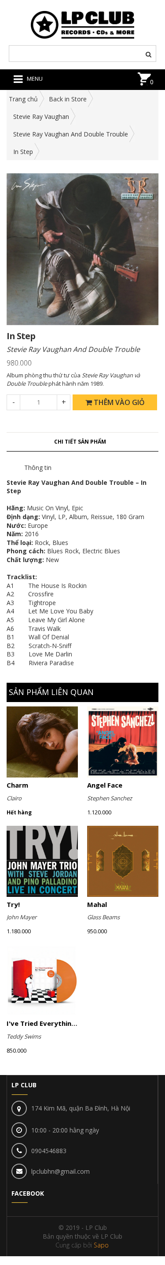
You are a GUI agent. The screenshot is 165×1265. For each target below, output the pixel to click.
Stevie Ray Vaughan (41, 116)
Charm (17, 785)
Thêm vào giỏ (118, 402)
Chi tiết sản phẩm (80, 441)
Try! (13, 904)
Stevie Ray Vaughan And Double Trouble (70, 134)
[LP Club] (82, 24)
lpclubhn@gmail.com (60, 1171)
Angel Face (104, 785)
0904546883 (48, 1151)
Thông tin (37, 467)
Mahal (97, 904)
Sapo (101, 1245)
